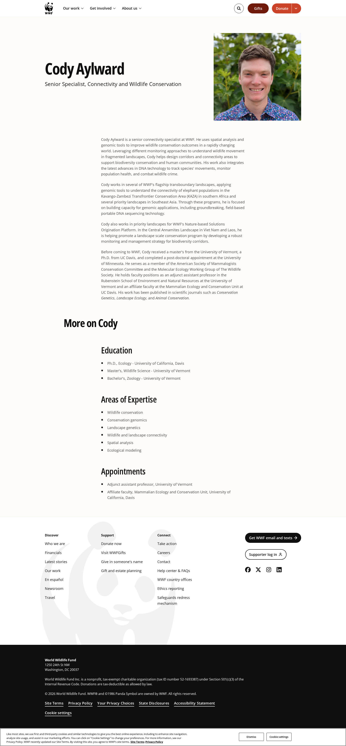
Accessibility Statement (194, 703)
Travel (50, 597)
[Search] (239, 8)
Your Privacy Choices (115, 703)
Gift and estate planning (121, 570)
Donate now (111, 543)
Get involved (101, 8)
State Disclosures (154, 703)
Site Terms (54, 703)
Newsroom (54, 588)
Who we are (55, 543)
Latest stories (56, 561)
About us (129, 8)
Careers (163, 552)
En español (54, 579)
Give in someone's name (122, 561)
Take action (167, 543)
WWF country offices (174, 579)
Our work (71, 8)
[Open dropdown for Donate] (296, 8)
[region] (173, 737)
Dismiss (251, 736)
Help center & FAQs (173, 570)
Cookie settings (58, 713)
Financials (53, 552)
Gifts (258, 8)
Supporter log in (263, 554)
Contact (163, 561)
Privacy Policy (80, 703)
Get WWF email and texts (270, 537)
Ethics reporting (170, 588)
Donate (282, 8)
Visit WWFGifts (113, 552)
